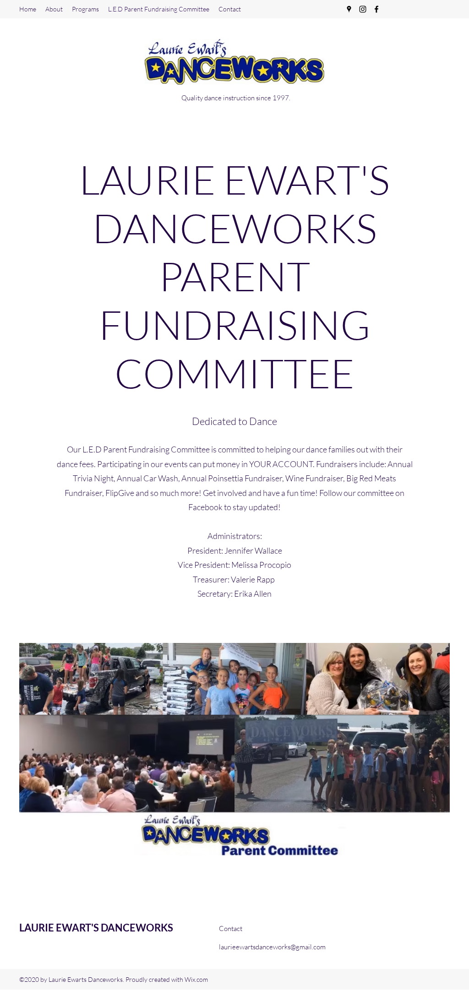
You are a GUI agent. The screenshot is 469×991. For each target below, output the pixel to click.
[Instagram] (362, 9)
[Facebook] (376, 9)
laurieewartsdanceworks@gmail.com (272, 946)
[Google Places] (349, 9)
